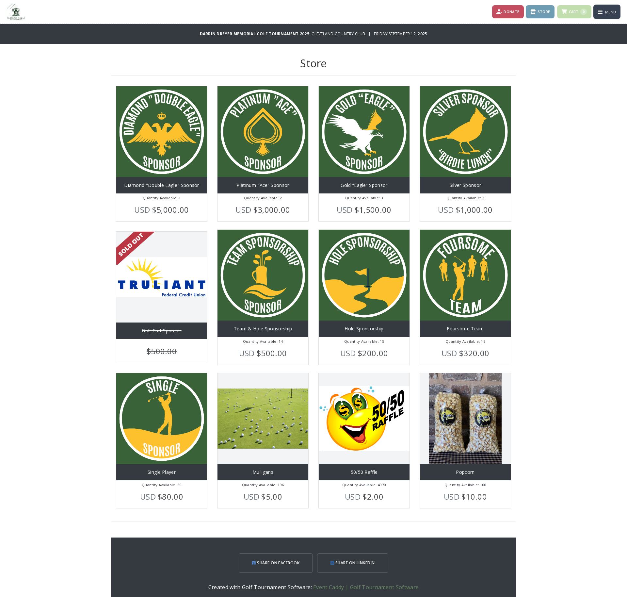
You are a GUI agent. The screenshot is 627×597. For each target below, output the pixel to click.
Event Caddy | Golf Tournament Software (366, 587)
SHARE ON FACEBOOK (278, 563)
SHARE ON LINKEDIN (354, 563)
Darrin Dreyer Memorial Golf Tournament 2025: (256, 34)
